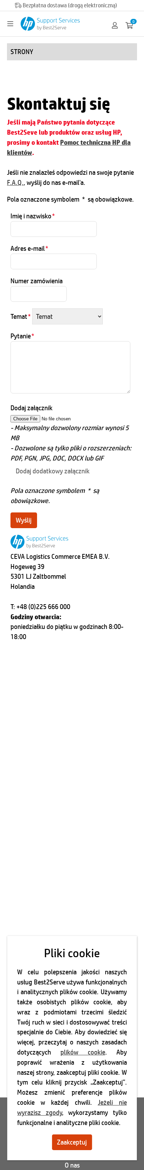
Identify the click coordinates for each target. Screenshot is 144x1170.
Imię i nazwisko (32, 215)
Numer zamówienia (36, 280)
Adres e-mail (29, 248)
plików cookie (82, 1052)
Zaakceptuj (72, 1142)
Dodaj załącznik (31, 407)
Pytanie (22, 335)
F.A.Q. (15, 182)
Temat (20, 316)
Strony (21, 51)
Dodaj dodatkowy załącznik (52, 470)
